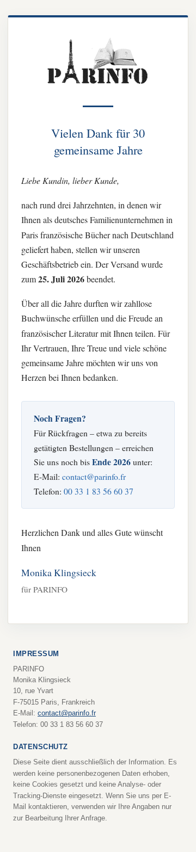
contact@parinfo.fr (94, 476)
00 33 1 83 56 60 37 (98, 491)
